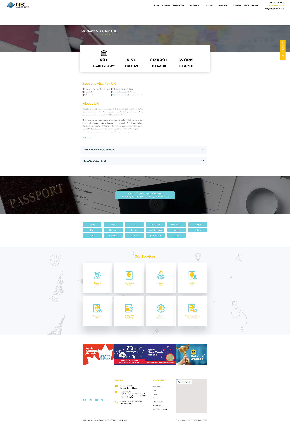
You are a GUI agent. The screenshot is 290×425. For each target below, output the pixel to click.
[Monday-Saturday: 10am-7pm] (132, 403)
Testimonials (157, 386)
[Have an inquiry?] (132, 387)
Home (156, 5)
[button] (85, 355)
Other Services (158, 402)
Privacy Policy (158, 405)
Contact (255, 5)
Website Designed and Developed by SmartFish (191, 420)
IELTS (246, 5)
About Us (166, 5)
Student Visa (178, 5)
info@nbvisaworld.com (274, 9)
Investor (209, 5)
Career (155, 398)
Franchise (237, 5)
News (155, 394)
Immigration (195, 5)
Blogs (155, 390)
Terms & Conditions (160, 409)
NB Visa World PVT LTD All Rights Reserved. (111, 420)
